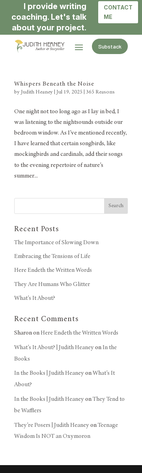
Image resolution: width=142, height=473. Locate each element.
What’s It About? (34, 298)
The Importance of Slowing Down (56, 242)
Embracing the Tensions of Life (52, 256)
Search (115, 206)
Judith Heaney (37, 92)
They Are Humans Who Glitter (52, 284)
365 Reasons (100, 92)
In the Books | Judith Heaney (49, 373)
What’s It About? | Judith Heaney (54, 347)
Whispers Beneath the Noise (54, 84)
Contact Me (118, 12)
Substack (109, 46)
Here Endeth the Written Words (53, 270)
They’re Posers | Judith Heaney (51, 425)
